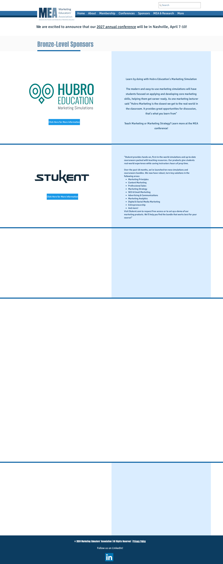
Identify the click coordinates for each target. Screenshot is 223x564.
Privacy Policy (139, 541)
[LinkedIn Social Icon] (109, 557)
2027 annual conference (116, 26)
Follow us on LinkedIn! (110, 548)
